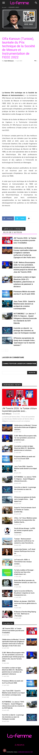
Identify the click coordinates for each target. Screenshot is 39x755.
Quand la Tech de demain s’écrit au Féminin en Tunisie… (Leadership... (25, 510)
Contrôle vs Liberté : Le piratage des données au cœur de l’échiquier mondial (25, 330)
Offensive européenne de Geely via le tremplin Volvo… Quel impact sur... (25, 499)
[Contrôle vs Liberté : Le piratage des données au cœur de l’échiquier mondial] (7, 330)
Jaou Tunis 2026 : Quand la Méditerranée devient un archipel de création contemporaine (13, 693)
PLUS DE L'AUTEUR (12, 232)
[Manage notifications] (4, 750)
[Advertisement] (19, 76)
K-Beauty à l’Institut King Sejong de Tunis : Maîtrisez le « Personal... (25, 614)
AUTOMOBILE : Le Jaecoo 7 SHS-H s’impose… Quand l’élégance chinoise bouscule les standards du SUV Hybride (25, 318)
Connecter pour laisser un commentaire (19, 363)
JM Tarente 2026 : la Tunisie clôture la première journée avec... (19, 409)
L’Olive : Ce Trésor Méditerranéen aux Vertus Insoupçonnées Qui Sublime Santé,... (25, 520)
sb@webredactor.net (25, 752)
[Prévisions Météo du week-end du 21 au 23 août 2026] (7, 294)
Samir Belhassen (9, 61)
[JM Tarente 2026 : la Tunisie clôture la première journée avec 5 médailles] (7, 240)
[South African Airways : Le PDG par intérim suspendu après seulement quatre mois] (7, 530)
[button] (3, 3)
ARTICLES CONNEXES (13, 229)
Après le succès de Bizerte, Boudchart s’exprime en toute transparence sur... (24, 593)
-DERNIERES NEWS (13, 7)
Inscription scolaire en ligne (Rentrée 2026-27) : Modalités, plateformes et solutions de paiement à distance (25, 282)
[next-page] (6, 350)
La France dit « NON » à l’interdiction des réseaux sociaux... (23, 562)
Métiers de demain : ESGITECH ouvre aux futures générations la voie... (25, 603)
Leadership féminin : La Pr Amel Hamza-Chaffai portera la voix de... (24, 551)
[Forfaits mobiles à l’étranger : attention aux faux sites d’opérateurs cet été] (7, 572)
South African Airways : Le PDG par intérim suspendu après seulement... (24, 530)
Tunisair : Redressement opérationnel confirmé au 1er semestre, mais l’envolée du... (24, 541)
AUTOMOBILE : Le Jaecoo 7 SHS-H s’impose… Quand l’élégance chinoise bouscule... (25, 479)
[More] (29, 218)
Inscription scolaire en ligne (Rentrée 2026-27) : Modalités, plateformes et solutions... (24, 448)
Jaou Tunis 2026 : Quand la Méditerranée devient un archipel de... (25, 468)
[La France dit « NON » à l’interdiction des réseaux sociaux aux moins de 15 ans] (7, 562)
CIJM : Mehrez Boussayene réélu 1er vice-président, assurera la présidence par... (25, 438)
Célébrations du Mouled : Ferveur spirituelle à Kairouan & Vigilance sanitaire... (25, 427)
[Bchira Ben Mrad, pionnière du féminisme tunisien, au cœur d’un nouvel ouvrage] (7, 583)
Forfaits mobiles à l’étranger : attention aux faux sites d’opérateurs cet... (24, 572)
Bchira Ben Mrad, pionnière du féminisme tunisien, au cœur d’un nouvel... (25, 582)
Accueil (4, 7)
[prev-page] (3, 350)
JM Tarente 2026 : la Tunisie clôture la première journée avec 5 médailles (25, 240)
